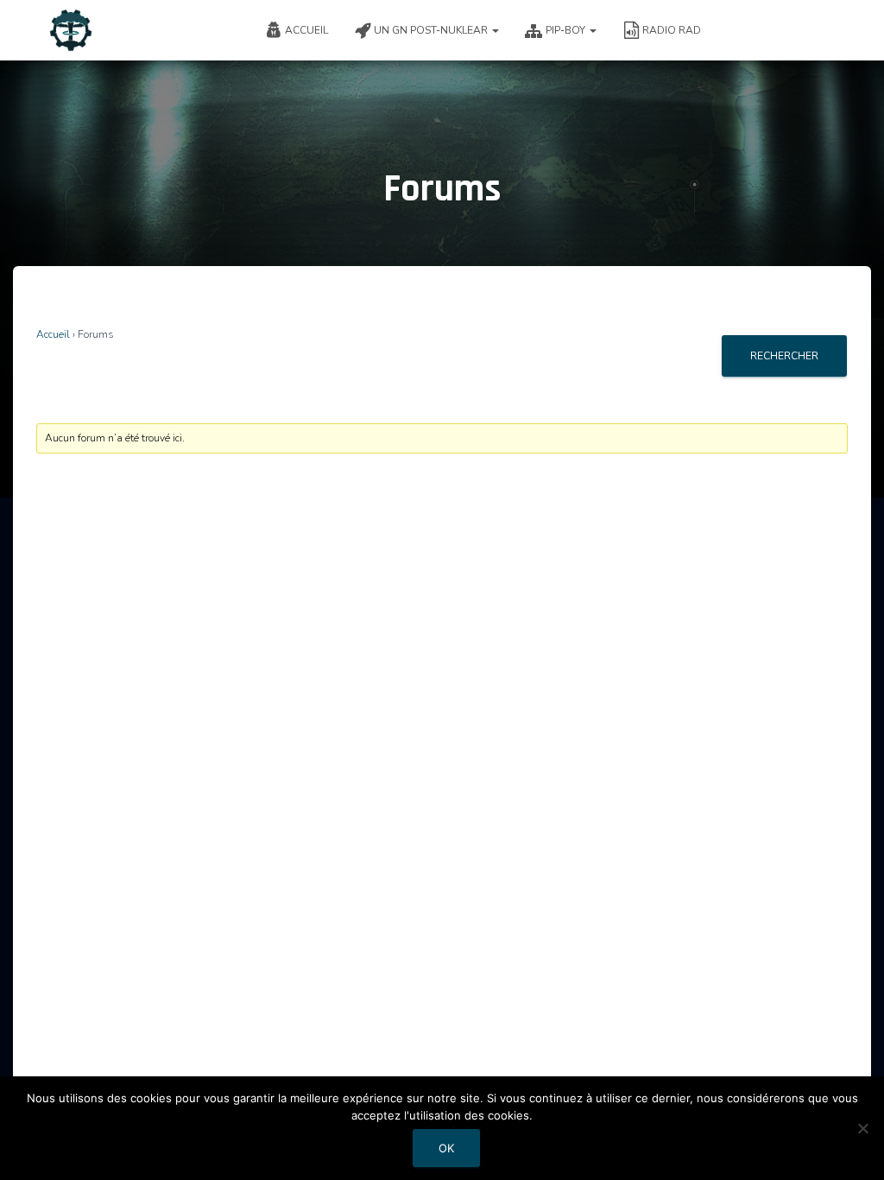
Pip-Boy (567, 30)
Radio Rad (671, 30)
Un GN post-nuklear (432, 30)
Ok (446, 1148)
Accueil (306, 30)
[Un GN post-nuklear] (70, 30)
